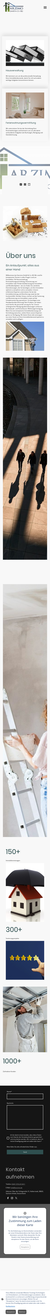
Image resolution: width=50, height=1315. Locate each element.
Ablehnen (22, 1312)
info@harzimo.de (16, 1188)
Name (9, 1092)
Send (25, 1152)
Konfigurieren (10, 1306)
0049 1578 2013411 (18, 1184)
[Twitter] (16, 1198)
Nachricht (10, 1103)
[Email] (29, 184)
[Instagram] (25, 184)
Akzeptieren (25, 1247)
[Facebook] (21, 184)
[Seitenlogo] (13, 7)
